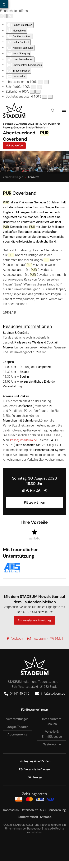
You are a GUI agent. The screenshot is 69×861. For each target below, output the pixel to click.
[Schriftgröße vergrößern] (39, 87)
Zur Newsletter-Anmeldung (34, 620)
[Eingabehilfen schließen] (10, 16)
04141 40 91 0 (20, 693)
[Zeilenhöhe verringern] (32, 92)
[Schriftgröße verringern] (33, 87)
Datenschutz (29, 810)
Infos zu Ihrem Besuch (51, 721)
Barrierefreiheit (28, 817)
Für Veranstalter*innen (34, 769)
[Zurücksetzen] (3, 16)
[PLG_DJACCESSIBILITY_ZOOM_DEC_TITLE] (40, 82)
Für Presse (34, 777)
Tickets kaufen (14, 145)
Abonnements (17, 734)
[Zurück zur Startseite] (14, 110)
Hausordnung (57, 810)
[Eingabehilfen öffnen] (4, 4)
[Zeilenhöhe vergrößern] (37, 92)
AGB (43, 810)
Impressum (11, 810)
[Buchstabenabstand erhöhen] (50, 97)
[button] (53, 110)
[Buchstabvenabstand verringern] (44, 97)
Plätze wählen (34, 502)
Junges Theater (17, 727)
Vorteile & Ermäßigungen (52, 734)
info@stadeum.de (53, 693)
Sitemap (46, 817)
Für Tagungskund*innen (34, 761)
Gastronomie (52, 744)
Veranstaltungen (17, 719)
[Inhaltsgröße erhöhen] (46, 82)
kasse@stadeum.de (23, 440)
